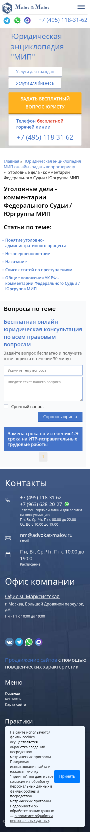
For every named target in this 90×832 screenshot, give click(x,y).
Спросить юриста (60, 416)
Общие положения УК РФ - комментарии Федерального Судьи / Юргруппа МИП (42, 283)
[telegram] (6, 21)
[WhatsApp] (16, 21)
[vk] (10, 641)
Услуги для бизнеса (35, 83)
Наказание (16, 261)
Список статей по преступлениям (38, 269)
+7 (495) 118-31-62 (63, 19)
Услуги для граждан (35, 71)
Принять (67, 776)
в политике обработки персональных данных (31, 818)
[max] (38, 641)
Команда (12, 693)
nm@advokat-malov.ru (46, 535)
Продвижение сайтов (31, 659)
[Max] (26, 21)
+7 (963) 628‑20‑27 (41, 504)
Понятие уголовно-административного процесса (35, 242)
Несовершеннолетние (27, 253)
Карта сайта (15, 704)
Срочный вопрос (27, 406)
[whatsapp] (29, 641)
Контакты (13, 698)
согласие (17, 781)
